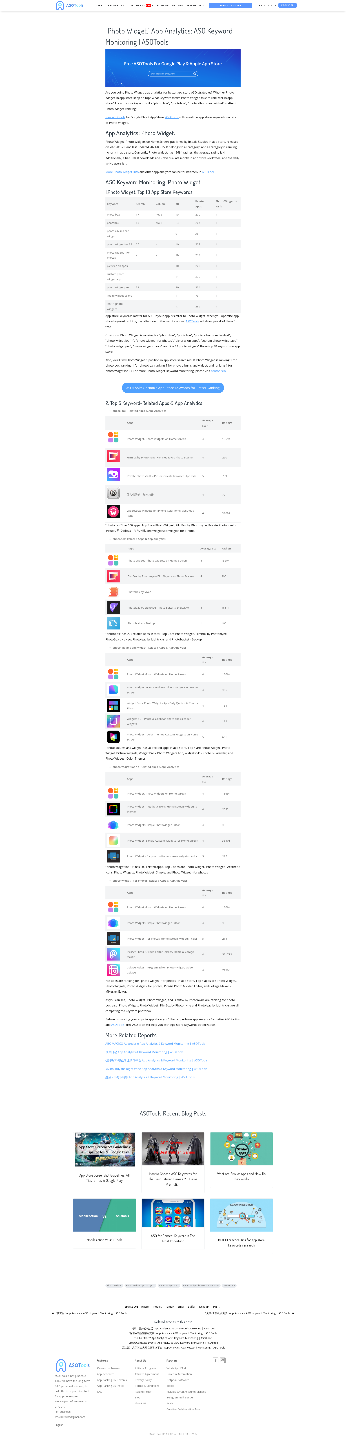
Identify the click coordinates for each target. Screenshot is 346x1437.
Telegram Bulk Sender (180, 1397)
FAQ (99, 1391)
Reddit (157, 1306)
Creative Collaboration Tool (183, 1409)
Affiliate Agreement (147, 1374)
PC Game (163, 5)
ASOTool (208, 172)
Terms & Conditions (147, 1385)
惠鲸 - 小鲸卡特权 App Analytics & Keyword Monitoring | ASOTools (150, 1077)
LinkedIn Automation (179, 1374)
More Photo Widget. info (122, 172)
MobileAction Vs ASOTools (104, 1240)
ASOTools (172, 117)
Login (272, 5)
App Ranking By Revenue (112, 1380)
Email (181, 1306)
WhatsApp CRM (176, 1368)
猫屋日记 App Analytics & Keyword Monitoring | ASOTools (144, 1052)
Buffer (192, 1306)
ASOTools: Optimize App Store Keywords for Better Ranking (173, 388)
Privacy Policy (143, 1380)
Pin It (216, 1306)
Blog (137, 1397)
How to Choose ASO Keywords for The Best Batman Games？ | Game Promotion (173, 1179)
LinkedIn (204, 1306)
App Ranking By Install (110, 1385)
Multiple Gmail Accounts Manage (186, 1391)
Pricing (177, 5)
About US (140, 1403)
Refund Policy (143, 1391)
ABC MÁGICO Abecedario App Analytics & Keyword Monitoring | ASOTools (155, 1044)
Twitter (145, 1306)
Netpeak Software (178, 1380)
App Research (105, 1374)
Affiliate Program (145, 1368)
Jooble (170, 1385)
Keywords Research (109, 1368)
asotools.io (218, 371)
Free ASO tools (115, 117)
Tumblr (169, 1306)
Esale (170, 1403)
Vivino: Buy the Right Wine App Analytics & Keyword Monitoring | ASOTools (156, 1069)
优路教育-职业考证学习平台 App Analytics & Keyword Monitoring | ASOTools (156, 1060)
